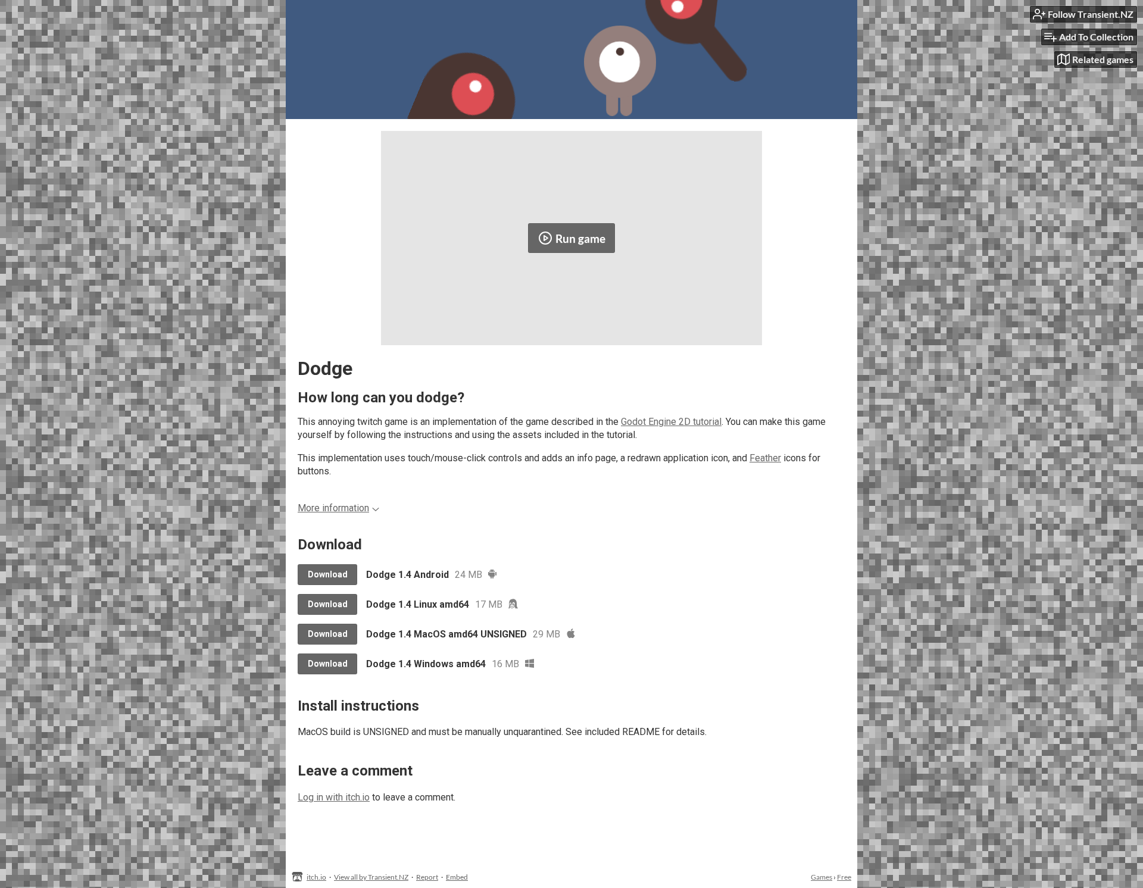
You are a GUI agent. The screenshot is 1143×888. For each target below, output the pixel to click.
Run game (580, 238)
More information (333, 508)
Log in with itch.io (334, 797)
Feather (765, 458)
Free (844, 877)
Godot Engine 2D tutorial (671, 421)
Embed (457, 877)
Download (328, 574)
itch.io (316, 877)
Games (821, 877)
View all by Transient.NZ (371, 877)
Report (427, 877)
